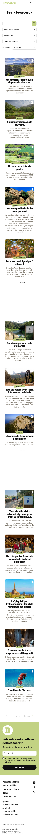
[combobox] (19, 29)
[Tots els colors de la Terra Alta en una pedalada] (19, 377)
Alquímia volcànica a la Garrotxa (19, 123)
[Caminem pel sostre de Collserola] (19, 330)
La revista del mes (10, 789)
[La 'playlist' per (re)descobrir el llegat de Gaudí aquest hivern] (19, 588)
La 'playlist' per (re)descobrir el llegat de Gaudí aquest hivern (19, 604)
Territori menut (9, 796)
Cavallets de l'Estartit (19, 690)
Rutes (5, 793)
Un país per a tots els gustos (19, 168)
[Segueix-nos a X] (34, 792)
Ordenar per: (6, 47)
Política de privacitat (10, 805)
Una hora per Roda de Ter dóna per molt (19, 210)
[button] (31, 60)
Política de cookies (9, 811)
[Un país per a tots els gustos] (19, 153)
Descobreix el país (10, 781)
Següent (32, 716)
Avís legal (6, 808)
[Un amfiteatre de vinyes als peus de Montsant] (19, 67)
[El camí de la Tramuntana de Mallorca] (19, 423)
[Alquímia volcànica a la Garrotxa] (19, 109)
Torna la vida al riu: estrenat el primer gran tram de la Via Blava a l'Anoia (19, 515)
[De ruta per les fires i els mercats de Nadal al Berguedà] (19, 544)
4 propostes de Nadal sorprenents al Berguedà (19, 652)
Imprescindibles (9, 785)
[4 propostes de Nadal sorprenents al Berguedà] (19, 638)
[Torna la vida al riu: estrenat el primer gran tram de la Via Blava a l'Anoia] (19, 499)
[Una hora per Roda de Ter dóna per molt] (19, 196)
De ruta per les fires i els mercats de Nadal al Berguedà (19, 559)
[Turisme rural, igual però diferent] (19, 248)
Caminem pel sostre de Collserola (19, 344)
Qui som (5, 802)
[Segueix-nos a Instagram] (34, 782)
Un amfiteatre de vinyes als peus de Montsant (19, 81)
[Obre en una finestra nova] (13, 832)
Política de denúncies (10, 814)
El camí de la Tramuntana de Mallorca (19, 437)
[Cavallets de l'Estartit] (19, 678)
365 (28, 716)
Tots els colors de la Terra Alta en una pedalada (19, 391)
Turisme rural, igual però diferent (19, 263)
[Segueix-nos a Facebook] (34, 787)
